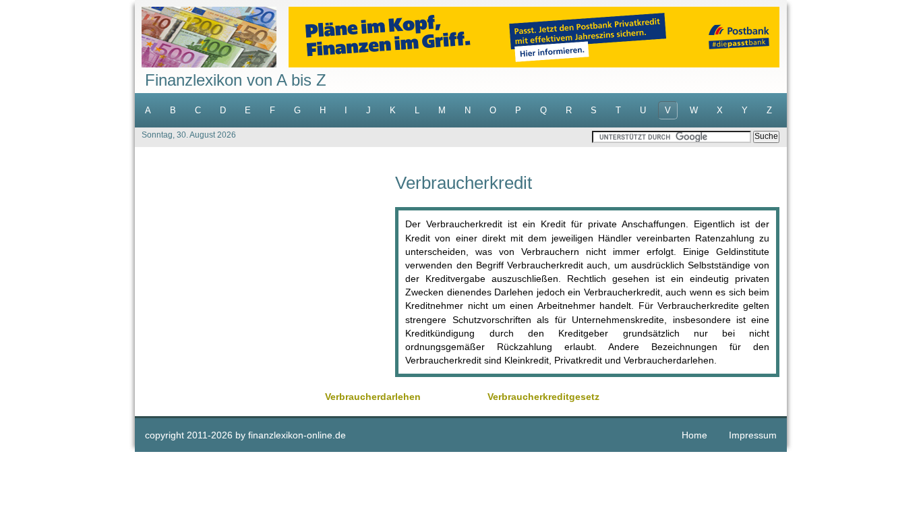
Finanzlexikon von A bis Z (235, 80)
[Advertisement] (265, 268)
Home (694, 435)
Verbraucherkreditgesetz (543, 396)
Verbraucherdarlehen (373, 396)
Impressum (753, 435)
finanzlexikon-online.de (297, 435)
